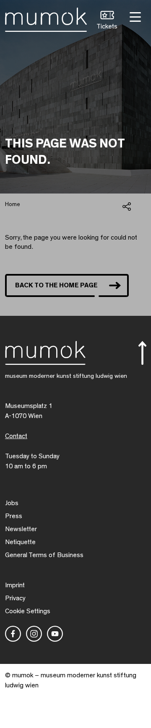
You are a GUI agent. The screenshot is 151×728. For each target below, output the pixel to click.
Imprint (15, 585)
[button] (107, 21)
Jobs (11, 503)
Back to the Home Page (56, 285)
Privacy (15, 598)
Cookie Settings (27, 611)
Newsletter (21, 529)
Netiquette (20, 542)
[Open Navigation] (134, 16)
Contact (16, 436)
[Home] (46, 18)
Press (13, 516)
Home (12, 204)
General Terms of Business (44, 555)
